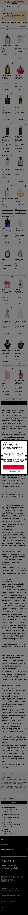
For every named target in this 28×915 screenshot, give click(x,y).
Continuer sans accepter (7, 442)
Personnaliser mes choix (13, 471)
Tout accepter (14, 467)
